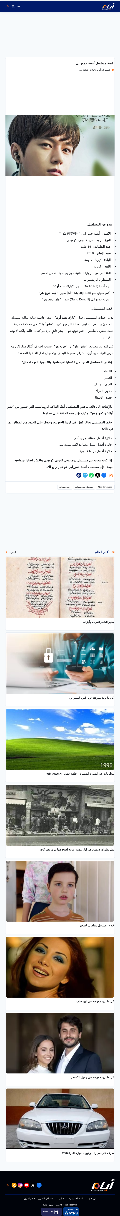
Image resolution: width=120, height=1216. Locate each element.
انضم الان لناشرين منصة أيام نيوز (39, 1198)
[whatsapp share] (91, 475)
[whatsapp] (78, 475)
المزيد (12, 552)
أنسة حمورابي (64, 487)
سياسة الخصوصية (77, 1198)
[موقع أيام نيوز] (105, 6)
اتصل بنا (61, 1198)
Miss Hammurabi (105, 487)
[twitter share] (97, 475)
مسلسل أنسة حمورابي (84, 487)
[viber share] (85, 475)
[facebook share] (103, 475)
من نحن (92, 1198)
